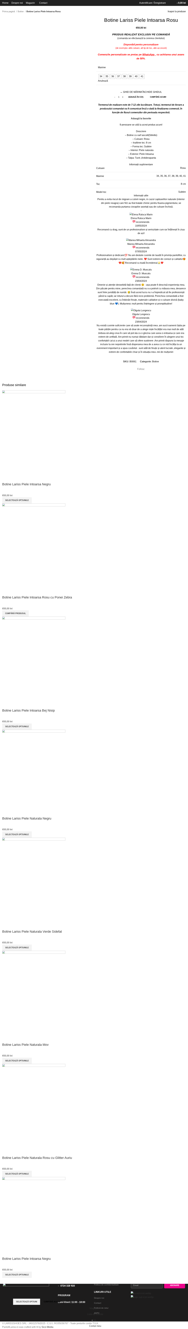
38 (173, 176)
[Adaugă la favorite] (13, 478)
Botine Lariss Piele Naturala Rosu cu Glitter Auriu (37, 1158)
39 (177, 176)
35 (161, 176)
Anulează (103, 81)
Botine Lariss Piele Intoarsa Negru (26, 484)
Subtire (182, 192)
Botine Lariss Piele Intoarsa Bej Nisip (28, 710)
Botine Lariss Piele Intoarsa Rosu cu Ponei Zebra (37, 597)
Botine (21, 11)
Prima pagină (8, 11)
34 (157, 176)
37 (169, 176)
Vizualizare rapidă (6, 478)
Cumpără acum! (158, 97)
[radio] (101, 76)
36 (165, 176)
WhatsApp (148, 54)
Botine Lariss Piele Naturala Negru (26, 818)
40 (180, 176)
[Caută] (168, 3)
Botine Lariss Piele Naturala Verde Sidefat (32, 931)
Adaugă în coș (135, 97)
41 (184, 176)
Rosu (183, 168)
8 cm (183, 184)
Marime (102, 67)
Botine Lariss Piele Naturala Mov (25, 1044)
